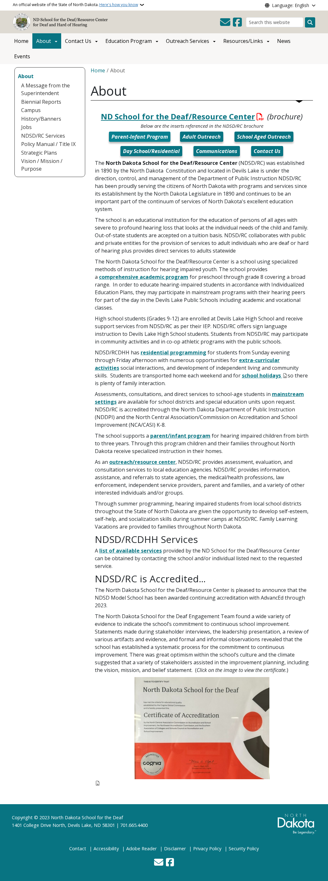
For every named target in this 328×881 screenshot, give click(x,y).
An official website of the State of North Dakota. (75, 4)
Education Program (128, 40)
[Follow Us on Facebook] (237, 22)
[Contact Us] (225, 22)
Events (22, 56)
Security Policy (244, 848)
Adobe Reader (141, 848)
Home (21, 40)
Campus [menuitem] (31, 110)
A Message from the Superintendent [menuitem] (45, 89)
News (284, 40)
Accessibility (106, 848)
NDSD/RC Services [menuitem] (43, 135)
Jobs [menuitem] (26, 127)
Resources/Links (243, 40)
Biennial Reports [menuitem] (41, 101)
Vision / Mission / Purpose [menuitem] (41, 165)
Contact (77, 848)
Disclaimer (175, 848)
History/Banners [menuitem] (41, 118)
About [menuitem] (26, 76)
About (43, 40)
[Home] (62, 21)
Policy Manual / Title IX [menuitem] (48, 144)
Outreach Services (187, 40)
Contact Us (78, 40)
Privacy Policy (207, 848)
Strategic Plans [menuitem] (39, 152)
